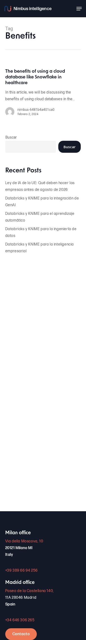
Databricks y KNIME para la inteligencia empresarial (39, 247)
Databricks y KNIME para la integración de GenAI (42, 201)
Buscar (11, 137)
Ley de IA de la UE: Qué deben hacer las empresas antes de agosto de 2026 (40, 186)
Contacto (21, 634)
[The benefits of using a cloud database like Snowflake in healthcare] (43, 94)
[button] (79, 8)
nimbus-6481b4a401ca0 (35, 110)
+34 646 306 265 (20, 620)
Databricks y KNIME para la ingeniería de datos (41, 232)
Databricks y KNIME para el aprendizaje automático (40, 217)
